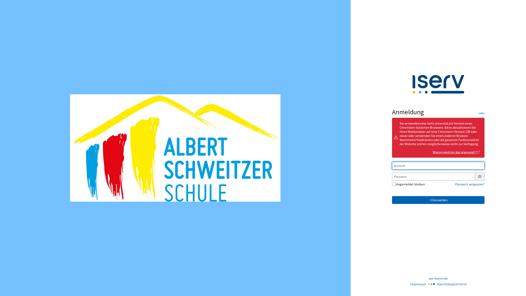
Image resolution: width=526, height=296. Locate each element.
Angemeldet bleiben (410, 184)
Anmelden (440, 200)
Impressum (418, 284)
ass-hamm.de (438, 278)
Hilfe (481, 113)
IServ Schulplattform (452, 284)
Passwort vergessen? (469, 184)
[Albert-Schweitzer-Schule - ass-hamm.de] (175, 148)
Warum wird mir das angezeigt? (455, 152)
